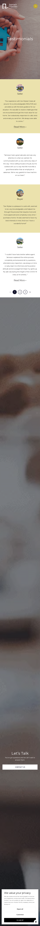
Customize (20, 914)
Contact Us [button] (20, 767)
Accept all (20, 920)
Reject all (20, 909)
